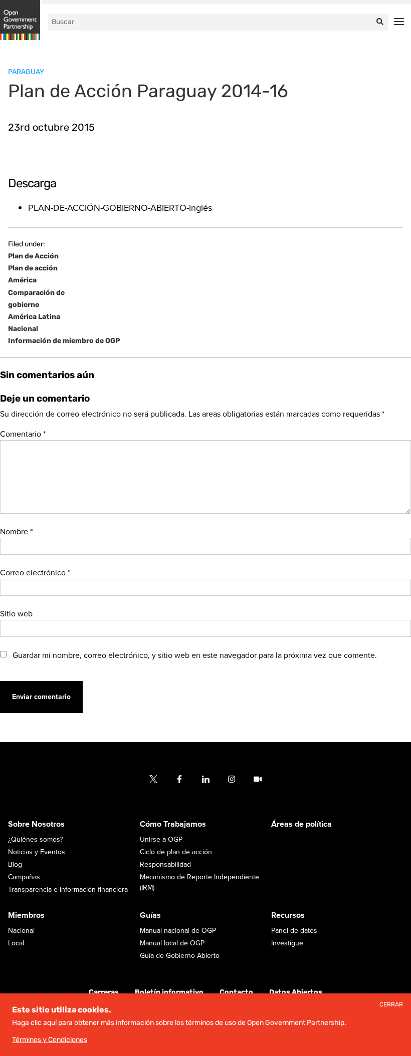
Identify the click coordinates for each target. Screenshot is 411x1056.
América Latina (34, 317)
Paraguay (26, 72)
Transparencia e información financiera (68, 890)
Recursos (288, 916)
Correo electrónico (35, 573)
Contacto (236, 992)
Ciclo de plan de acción (176, 852)
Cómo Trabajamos (173, 825)
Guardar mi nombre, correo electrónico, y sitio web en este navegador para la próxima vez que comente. (195, 655)
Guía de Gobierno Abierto (180, 956)
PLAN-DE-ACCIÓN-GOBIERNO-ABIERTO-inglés (120, 207)
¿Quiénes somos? (35, 840)
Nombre (16, 532)
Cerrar (391, 1004)
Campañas (24, 877)
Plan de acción (33, 268)
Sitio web (16, 614)
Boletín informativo (169, 992)
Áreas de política (301, 825)
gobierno (24, 305)
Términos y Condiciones (49, 1039)
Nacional (23, 329)
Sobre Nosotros (36, 825)
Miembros (26, 916)
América (22, 280)
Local (16, 943)
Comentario (23, 434)
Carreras (104, 992)
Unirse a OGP (161, 840)
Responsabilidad (165, 865)
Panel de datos (294, 931)
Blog (15, 865)
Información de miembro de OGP (64, 341)
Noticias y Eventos (36, 852)
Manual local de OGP (172, 943)
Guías (150, 916)
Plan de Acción (33, 256)
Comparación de (36, 293)
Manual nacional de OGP (178, 931)
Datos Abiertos (295, 992)
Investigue (287, 943)
